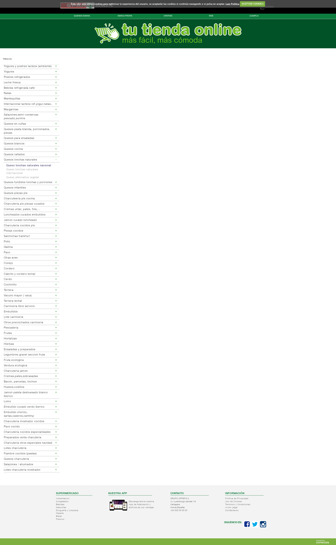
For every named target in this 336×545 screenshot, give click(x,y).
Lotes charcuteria (15, 448)
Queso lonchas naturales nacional (28, 165)
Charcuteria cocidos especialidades (27, 432)
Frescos (7, 59)
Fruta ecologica (14, 360)
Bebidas (60, 505)
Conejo (8, 263)
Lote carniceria (13, 317)
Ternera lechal (13, 301)
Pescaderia (11, 328)
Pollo (7, 241)
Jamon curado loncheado (20, 220)
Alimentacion (62, 499)
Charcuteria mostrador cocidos (24, 421)
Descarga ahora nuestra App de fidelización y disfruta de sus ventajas (141, 505)
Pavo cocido (12, 426)
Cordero (9, 268)
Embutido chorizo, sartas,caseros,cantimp (19, 414)
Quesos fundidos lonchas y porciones (28, 182)
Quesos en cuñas (15, 124)
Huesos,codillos (14, 387)
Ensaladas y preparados (19, 349)
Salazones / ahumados (18, 464)
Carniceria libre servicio (19, 306)
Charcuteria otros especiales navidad (28, 443)
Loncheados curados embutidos (25, 215)
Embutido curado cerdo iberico (24, 407)
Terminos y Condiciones (237, 505)
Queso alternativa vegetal (22, 177)
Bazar (59, 516)
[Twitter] (254, 527)
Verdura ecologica (15, 365)
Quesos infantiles (15, 188)
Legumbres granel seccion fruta (24, 355)
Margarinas (11, 109)
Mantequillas (12, 98)
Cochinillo (10, 285)
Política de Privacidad (236, 499)
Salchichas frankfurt (17, 236)
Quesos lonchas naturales (20, 160)
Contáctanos (232, 510)
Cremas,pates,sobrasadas (21, 376)
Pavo (7, 252)
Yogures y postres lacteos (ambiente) (28, 66)
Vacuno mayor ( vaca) (18, 295)
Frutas (8, 333)
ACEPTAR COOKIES (253, 3)
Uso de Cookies (233, 502)
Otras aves (11, 258)
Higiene (60, 513)
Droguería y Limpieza (67, 510)
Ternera (8, 290)
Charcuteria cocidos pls (19, 225)
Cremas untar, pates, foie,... (22, 209)
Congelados (62, 502)
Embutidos (11, 311)
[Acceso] (168, 48)
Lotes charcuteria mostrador (22, 470)
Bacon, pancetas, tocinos (20, 381)
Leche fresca (12, 82)
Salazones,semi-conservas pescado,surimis (21, 117)
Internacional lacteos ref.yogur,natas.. (28, 104)
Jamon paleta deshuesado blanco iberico (26, 394)
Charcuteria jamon (16, 371)
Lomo (7, 401)
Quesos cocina (13, 149)
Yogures (9, 72)
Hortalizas (10, 338)
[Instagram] (263, 527)
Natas (7, 93)
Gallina (8, 247)
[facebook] (246, 527)
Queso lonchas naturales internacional (22, 171)
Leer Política (232, 3)
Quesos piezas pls (15, 193)
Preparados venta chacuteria (22, 437)
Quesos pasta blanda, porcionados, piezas (27, 131)
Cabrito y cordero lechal (19, 274)
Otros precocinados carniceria (23, 322)
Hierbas (9, 344)
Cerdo (8, 279)
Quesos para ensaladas (19, 138)
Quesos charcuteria (16, 459)
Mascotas (61, 507)
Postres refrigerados (17, 77)
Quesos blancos (14, 143)
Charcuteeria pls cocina (19, 198)
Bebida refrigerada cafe (19, 88)
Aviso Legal (231, 507)
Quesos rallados (14, 154)
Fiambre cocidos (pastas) (20, 453)
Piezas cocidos (13, 231)
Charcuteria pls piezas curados (24, 204)
